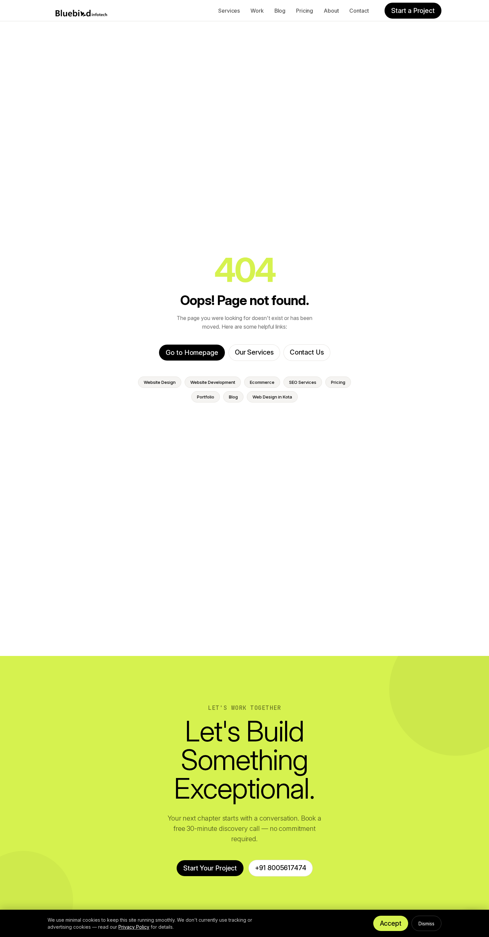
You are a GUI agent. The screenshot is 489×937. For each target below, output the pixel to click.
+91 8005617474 (280, 868)
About (331, 10)
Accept (391, 923)
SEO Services (302, 382)
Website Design (160, 382)
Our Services (254, 352)
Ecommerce (262, 382)
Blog (279, 10)
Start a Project (413, 11)
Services (229, 10)
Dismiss (426, 923)
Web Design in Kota (272, 396)
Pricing (304, 10)
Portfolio (205, 396)
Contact (359, 10)
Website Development (212, 382)
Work (256, 10)
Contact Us (307, 352)
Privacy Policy (133, 927)
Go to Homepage (192, 353)
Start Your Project (210, 868)
